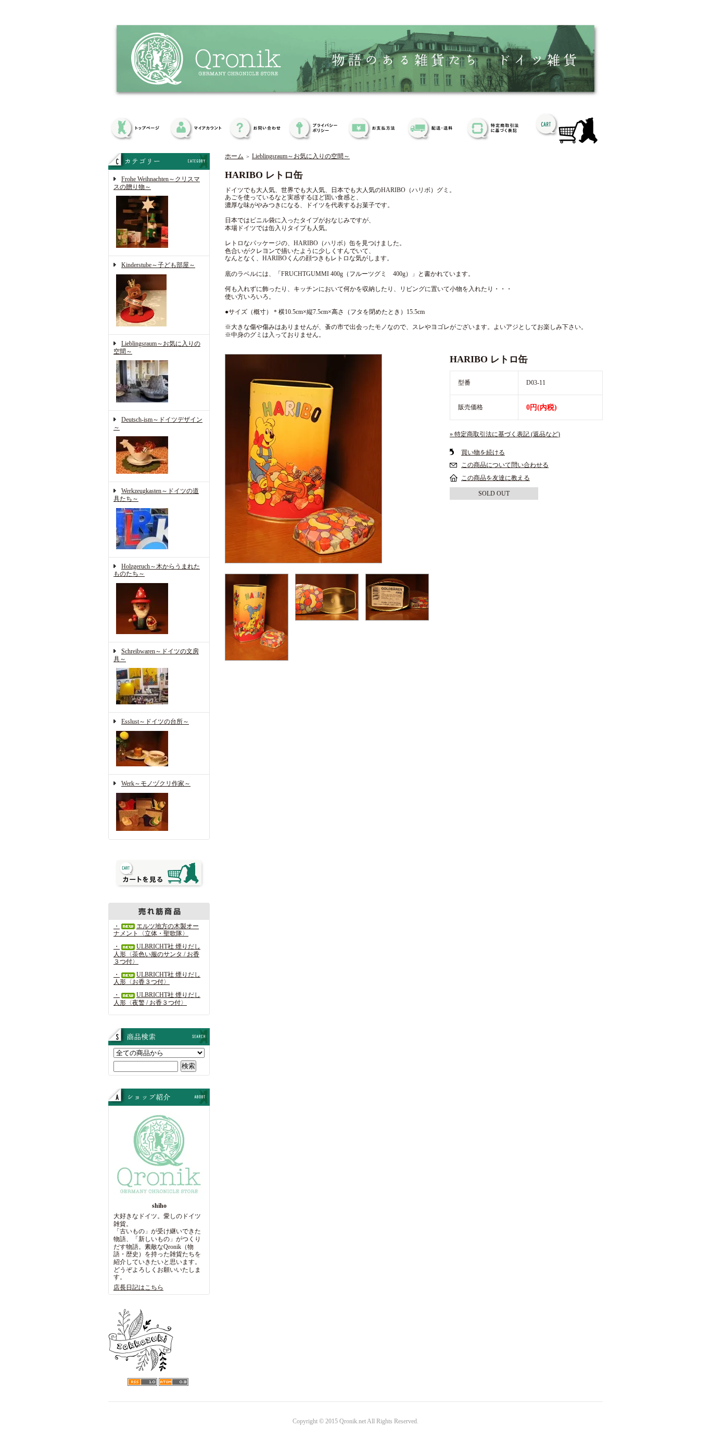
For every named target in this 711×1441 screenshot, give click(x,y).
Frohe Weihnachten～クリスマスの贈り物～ (156, 183)
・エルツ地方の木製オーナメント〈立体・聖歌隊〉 (156, 930)
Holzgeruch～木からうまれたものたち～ (156, 570)
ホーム (234, 156)
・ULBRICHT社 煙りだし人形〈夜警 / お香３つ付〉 (156, 998)
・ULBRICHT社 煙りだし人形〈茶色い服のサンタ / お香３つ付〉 (156, 954)
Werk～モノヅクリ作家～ (156, 783)
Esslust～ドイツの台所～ (155, 721)
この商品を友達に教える (495, 478)
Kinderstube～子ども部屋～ (158, 265)
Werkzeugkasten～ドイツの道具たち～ (156, 494)
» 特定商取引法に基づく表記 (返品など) (505, 434)
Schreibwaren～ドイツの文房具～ (156, 655)
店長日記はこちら (138, 1287)
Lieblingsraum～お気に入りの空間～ (156, 347)
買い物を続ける (483, 452)
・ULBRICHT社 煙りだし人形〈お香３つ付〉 (156, 978)
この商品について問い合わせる (505, 465)
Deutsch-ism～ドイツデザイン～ (157, 423)
